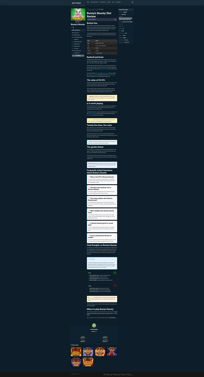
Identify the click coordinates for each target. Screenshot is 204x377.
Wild (130, 19)
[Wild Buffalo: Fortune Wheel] (88, 352)
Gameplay (105, 336)
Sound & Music (105, 340)
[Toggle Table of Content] (115, 20)
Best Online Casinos (94, 2)
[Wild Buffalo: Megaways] (88, 362)
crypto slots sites (93, 313)
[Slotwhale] (76, 2)
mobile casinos (111, 74)
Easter (123, 21)
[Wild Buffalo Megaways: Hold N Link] (76, 352)
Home (88, 2)
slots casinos (97, 73)
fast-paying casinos (109, 313)
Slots (113, 2)
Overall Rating (94, 329)
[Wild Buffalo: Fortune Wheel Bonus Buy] (100, 352)
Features (83, 340)
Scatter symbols (126, 19)
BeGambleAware (103, 68)
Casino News (118, 2)
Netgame (73, 348)
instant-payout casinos (93, 74)
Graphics (83, 336)
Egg (126, 21)
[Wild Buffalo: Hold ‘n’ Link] (112, 352)
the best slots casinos (101, 313)
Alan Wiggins (101, 9)
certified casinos (105, 73)
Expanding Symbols (126, 18)
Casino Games (103, 2)
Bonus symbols (122, 17)
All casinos (78, 55)
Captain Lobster (92, 113)
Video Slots (124, 14)
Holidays (130, 21)
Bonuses (108, 2)
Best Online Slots (76, 5)
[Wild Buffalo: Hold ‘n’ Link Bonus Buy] (76, 362)
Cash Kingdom (89, 115)
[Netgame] (73, 27)
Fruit (128, 21)
